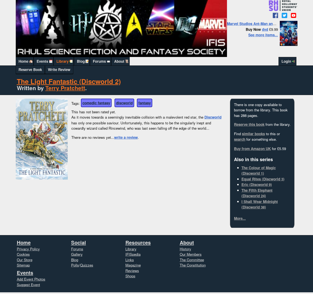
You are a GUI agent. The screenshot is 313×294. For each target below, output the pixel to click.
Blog (81, 61)
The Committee (192, 259)
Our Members (191, 254)
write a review (126, 137)
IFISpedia (133, 254)
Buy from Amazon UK (252, 148)
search (239, 139)
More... (240, 218)
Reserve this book (249, 124)
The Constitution (193, 265)
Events (42, 61)
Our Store (24, 259)
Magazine (133, 265)
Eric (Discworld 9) (256, 184)
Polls (75, 265)
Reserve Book (30, 69)
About (119, 61)
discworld (124, 102)
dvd (265, 29)
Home (23, 61)
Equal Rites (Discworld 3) (262, 179)
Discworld (212, 117)
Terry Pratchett (65, 88)
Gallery (77, 254)
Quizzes (86, 265)
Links (129, 259)
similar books (253, 133)
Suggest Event (28, 284)
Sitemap (23, 265)
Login (286, 61)
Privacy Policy (28, 248)
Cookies (23, 254)
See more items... (263, 34)
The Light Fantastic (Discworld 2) (69, 81)
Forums (99, 61)
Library (62, 61)
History (185, 248)
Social (78, 242)
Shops (130, 275)
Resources (138, 242)
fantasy (144, 102)
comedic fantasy (96, 102)
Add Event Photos (31, 279)
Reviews (132, 270)
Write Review (59, 69)
